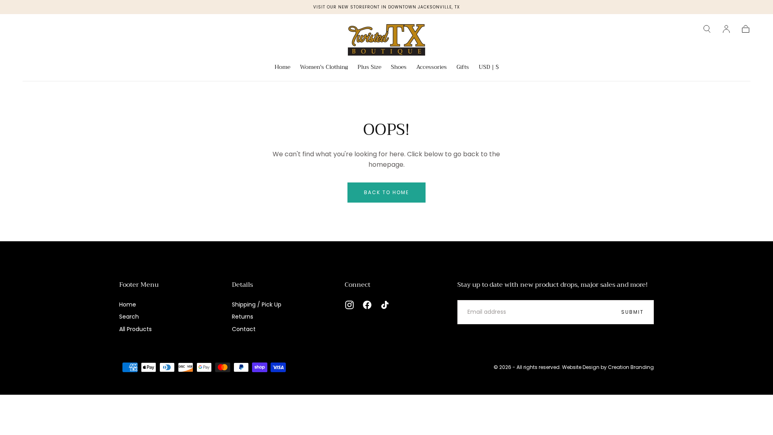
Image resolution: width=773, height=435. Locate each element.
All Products (135, 329)
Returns (242, 317)
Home (282, 68)
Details (242, 284)
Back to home (386, 192)
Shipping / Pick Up (256, 304)
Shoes (399, 68)
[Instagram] (349, 305)
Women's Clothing (324, 68)
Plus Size (369, 68)
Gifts (463, 68)
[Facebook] (367, 305)
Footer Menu (139, 284)
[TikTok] (385, 305)
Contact (244, 329)
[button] (707, 29)
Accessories (431, 68)
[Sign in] (726, 29)
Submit (632, 312)
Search (129, 317)
